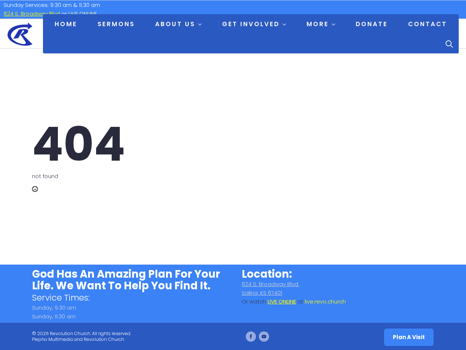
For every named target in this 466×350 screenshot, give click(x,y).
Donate (372, 24)
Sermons (116, 24)
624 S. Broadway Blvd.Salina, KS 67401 (270, 288)
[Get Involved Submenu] (286, 24)
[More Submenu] (335, 24)
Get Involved (251, 24)
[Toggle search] (449, 44)
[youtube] (264, 336)
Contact (427, 24)
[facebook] (251, 336)
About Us (175, 24)
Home (66, 24)
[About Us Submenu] (201, 24)
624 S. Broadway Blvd (32, 13)
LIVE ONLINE (82, 13)
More (318, 24)
